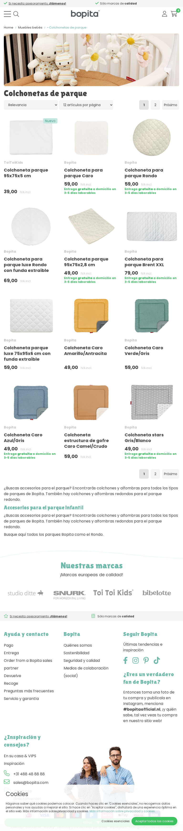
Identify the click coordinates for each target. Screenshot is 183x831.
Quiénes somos (78, 645)
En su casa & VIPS (20, 756)
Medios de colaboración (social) (86, 672)
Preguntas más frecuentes (29, 691)
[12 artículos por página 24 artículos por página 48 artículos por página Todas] (86, 105)
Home (8, 27)
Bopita (70, 162)
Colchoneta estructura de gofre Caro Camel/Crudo (86, 440)
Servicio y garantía (21, 698)
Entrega (11, 653)
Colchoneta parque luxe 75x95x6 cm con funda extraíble (27, 353)
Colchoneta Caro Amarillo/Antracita (85, 350)
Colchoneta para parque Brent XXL (144, 262)
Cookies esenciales (116, 821)
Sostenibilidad (76, 653)
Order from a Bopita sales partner (28, 664)
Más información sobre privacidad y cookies (122, 811)
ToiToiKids (13, 162)
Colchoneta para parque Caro (83, 173)
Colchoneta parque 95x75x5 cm (26, 173)
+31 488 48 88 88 (29, 774)
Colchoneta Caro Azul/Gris (23, 437)
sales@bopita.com (30, 782)
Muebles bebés (30, 27)
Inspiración (14, 763)
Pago (8, 645)
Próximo (170, 105)
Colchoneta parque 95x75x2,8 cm (86, 262)
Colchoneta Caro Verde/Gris (144, 350)
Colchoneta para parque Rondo (144, 173)
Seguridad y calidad (82, 660)
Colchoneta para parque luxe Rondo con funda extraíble (26, 264)
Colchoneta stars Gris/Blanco (144, 437)
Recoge (11, 683)
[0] (174, 14)
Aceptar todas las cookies (154, 821)
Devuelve (12, 676)
